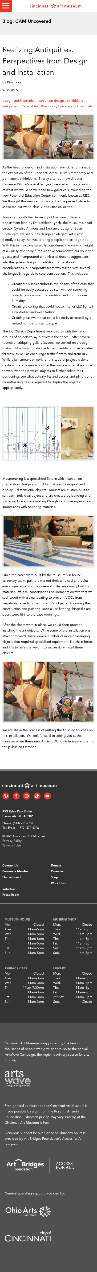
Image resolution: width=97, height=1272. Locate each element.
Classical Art (29, 106)
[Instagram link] (26, 796)
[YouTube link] (47, 796)
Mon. (8, 924)
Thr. (7, 938)
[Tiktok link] (36, 796)
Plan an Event (11, 877)
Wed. (8, 934)
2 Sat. (59, 997)
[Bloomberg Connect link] (5, 796)
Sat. (7, 948)
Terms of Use (11, 845)
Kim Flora (48, 106)
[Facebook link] (16, 796)
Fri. (7, 943)
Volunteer (9, 889)
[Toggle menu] (6, 6)
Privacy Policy (12, 841)
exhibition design (51, 100)
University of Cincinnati (75, 106)
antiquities (10, 106)
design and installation (19, 100)
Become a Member (15, 871)
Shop (54, 877)
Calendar (57, 871)
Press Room (10, 895)
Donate (56, 865)
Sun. (8, 953)
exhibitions (75, 100)
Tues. (8, 929)
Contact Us (10, 865)
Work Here (58, 883)
